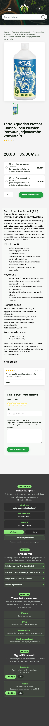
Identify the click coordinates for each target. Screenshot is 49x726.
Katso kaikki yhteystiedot (25, 538)
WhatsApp (13, 532)
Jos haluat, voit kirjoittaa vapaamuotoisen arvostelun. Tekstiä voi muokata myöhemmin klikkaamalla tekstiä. (24, 423)
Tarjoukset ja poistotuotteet (24, 578)
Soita (35, 532)
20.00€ (40, 168)
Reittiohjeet (11, 677)
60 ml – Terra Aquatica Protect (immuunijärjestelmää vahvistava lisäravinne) (19, 181)
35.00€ (40, 182)
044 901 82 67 (24, 516)
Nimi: (9, 409)
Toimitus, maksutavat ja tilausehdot (24, 572)
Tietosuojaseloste (24, 584)
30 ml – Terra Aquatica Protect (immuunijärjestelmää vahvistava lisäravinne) (19, 168)
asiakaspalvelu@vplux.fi (24, 508)
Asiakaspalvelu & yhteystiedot (24, 566)
